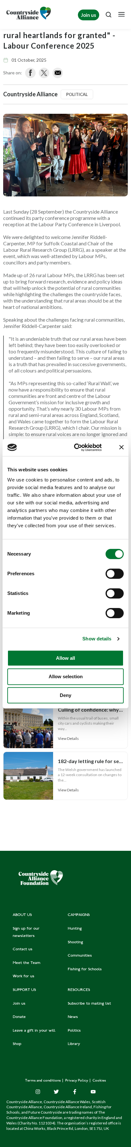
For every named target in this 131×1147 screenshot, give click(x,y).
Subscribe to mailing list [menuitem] (89, 1004)
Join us (88, 15)
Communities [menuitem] (80, 956)
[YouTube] (93, 1091)
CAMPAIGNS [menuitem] (79, 915)
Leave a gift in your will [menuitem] (34, 1031)
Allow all (65, 658)
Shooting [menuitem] (75, 942)
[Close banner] (121, 447)
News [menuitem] (73, 1017)
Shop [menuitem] (17, 1044)
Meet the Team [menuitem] (26, 963)
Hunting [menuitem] (75, 929)
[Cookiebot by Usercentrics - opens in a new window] (76, 447)
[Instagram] (37, 1091)
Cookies (99, 1080)
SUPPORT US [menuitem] (24, 990)
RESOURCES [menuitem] (79, 990)
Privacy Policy (77, 1080)
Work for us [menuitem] (23, 976)
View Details (68, 738)
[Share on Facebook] (30, 73)
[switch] (115, 574)
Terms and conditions (43, 1080)
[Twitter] (56, 1091)
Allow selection (66, 676)
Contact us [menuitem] (22, 949)
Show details (96, 638)
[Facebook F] (74, 1091)
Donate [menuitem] (19, 1017)
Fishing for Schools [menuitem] (85, 969)
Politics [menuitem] (74, 1031)
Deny (65, 695)
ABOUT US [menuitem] (22, 915)
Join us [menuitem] (19, 1004)
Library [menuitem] (74, 1044)
